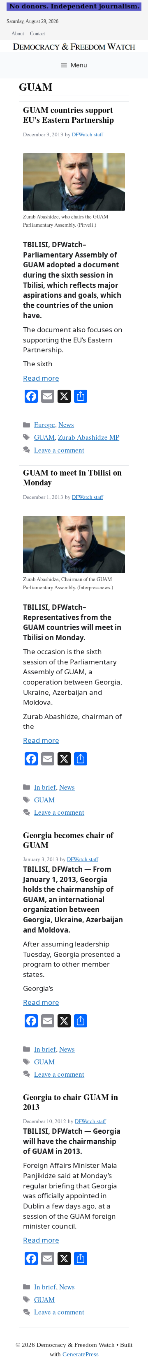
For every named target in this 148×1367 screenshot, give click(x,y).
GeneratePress (80, 1354)
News (66, 424)
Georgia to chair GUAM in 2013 (70, 1102)
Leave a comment (59, 450)
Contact (37, 34)
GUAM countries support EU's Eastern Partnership (68, 115)
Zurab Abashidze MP (88, 437)
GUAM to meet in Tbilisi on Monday (72, 477)
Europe (44, 424)
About (18, 34)
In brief (45, 787)
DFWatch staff (87, 134)
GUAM (44, 437)
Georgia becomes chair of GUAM (68, 840)
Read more (41, 378)
